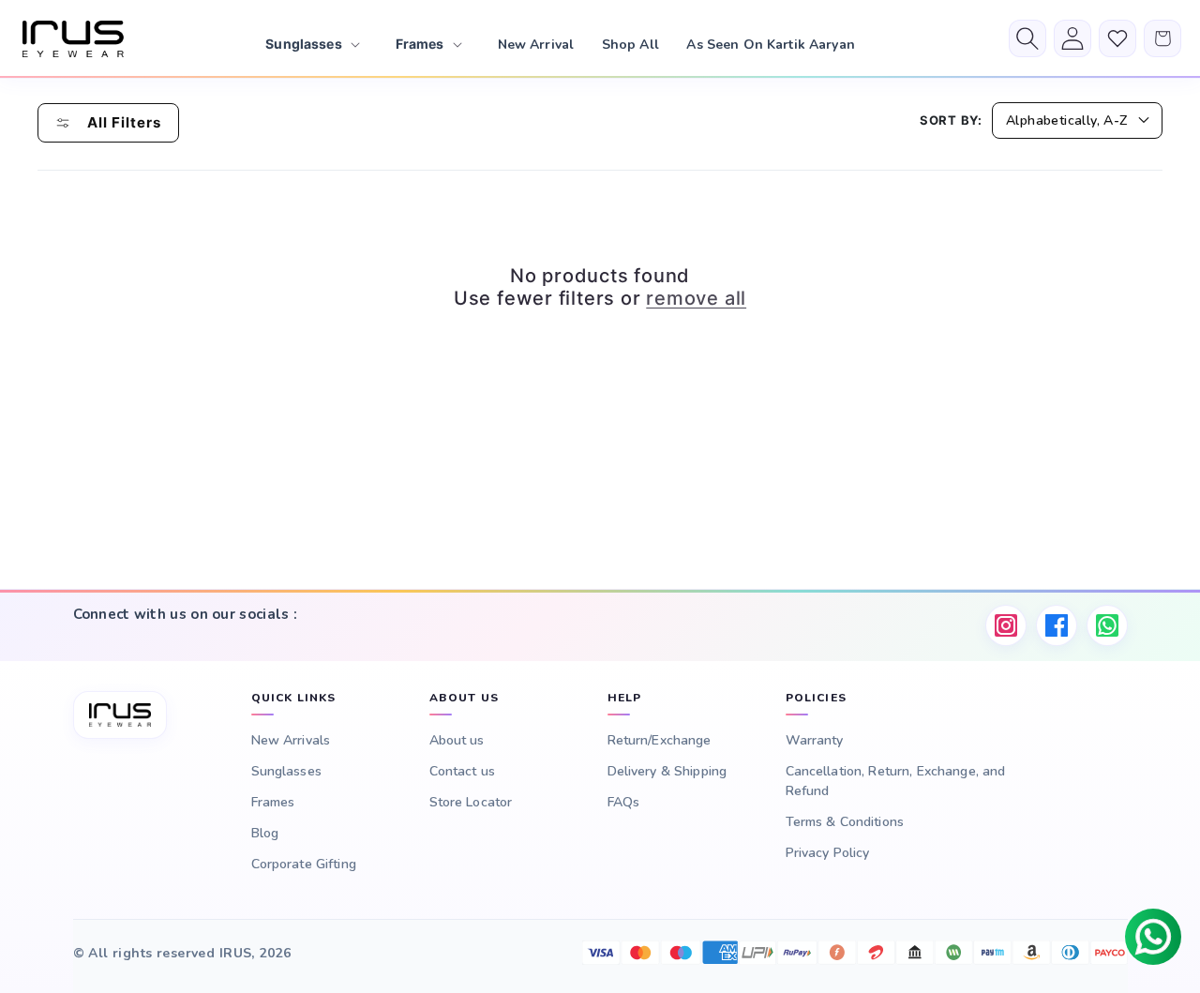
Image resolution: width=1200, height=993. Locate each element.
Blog (265, 833)
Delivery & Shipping (668, 771)
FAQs (624, 802)
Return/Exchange (660, 740)
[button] (310, 44)
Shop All (630, 44)
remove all (696, 298)
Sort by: (951, 120)
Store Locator (471, 802)
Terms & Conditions (845, 822)
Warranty (815, 740)
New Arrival (536, 44)
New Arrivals (291, 740)
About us (457, 740)
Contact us (462, 771)
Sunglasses (286, 771)
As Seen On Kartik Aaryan (770, 44)
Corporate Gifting (303, 864)
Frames (273, 802)
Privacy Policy (828, 853)
